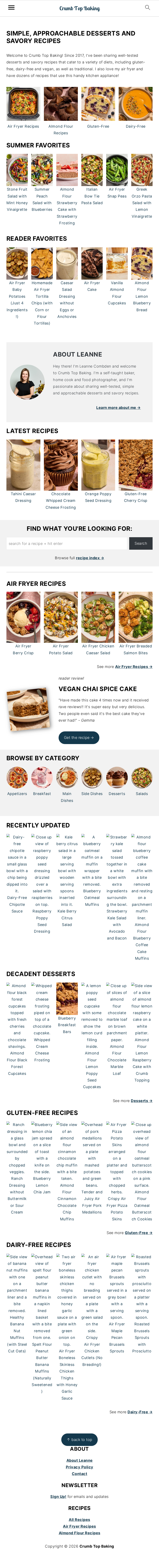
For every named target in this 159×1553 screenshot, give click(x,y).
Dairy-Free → (140, 1412)
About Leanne (79, 1460)
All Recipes (79, 1519)
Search (141, 543)
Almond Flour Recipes (79, 1533)
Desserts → (142, 1101)
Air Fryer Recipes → (134, 666)
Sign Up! (58, 1496)
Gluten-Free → (139, 1233)
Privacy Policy (79, 1467)
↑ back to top (79, 1439)
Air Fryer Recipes (79, 1526)
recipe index (88, 558)
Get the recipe (77, 737)
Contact (79, 1474)
